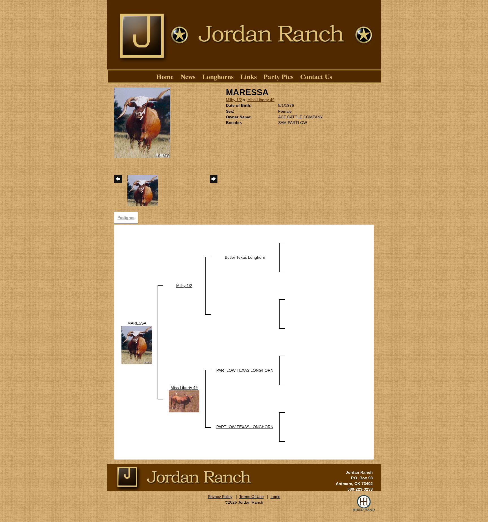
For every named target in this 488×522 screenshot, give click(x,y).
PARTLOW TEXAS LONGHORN (244, 370)
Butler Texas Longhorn (245, 257)
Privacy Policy (220, 496)
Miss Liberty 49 (260, 99)
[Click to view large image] (142, 122)
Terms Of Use (251, 496)
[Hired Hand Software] (364, 503)
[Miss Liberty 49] (184, 401)
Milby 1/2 (234, 99)
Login (275, 496)
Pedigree (125, 217)
